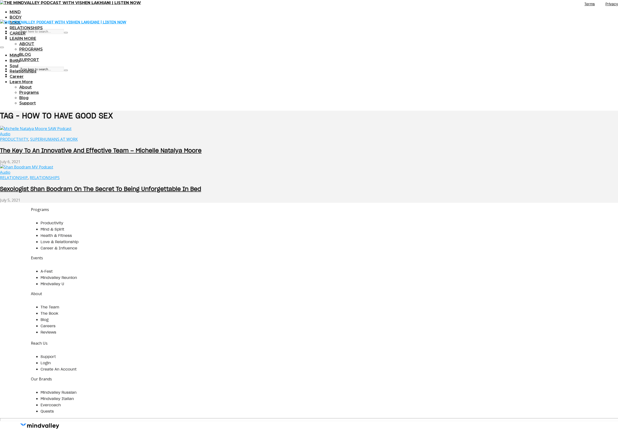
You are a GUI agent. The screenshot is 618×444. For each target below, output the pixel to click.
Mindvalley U (52, 283)
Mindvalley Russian (59, 392)
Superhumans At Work (54, 139)
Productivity (14, 139)
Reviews (48, 332)
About (26, 44)
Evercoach (51, 404)
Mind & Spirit (52, 229)
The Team (50, 307)
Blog (25, 54)
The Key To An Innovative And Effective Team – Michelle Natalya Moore (101, 150)
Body (15, 17)
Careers (48, 325)
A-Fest (47, 271)
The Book (49, 313)
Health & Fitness (56, 235)
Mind (15, 12)
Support (29, 60)
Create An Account (59, 369)
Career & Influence (59, 248)
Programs (31, 49)
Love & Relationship (59, 241)
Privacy (611, 4)
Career (18, 33)
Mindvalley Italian (57, 398)
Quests (47, 411)
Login (46, 362)
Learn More (23, 38)
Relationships (26, 28)
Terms (589, 4)
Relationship (14, 177)
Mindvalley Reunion (59, 277)
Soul (14, 66)
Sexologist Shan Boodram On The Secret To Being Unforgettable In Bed (100, 189)
